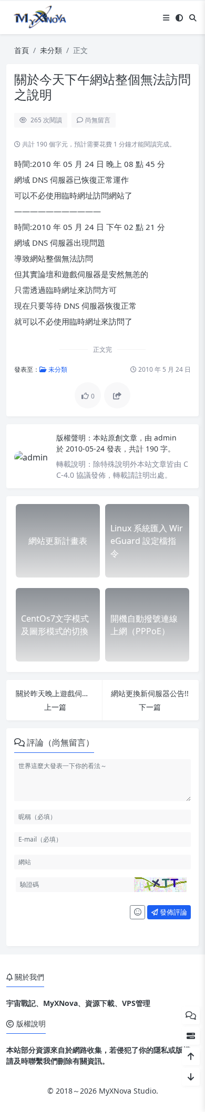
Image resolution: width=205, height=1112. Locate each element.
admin (165, 438)
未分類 (51, 50)
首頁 (21, 50)
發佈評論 (172, 912)
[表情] (137, 912)
